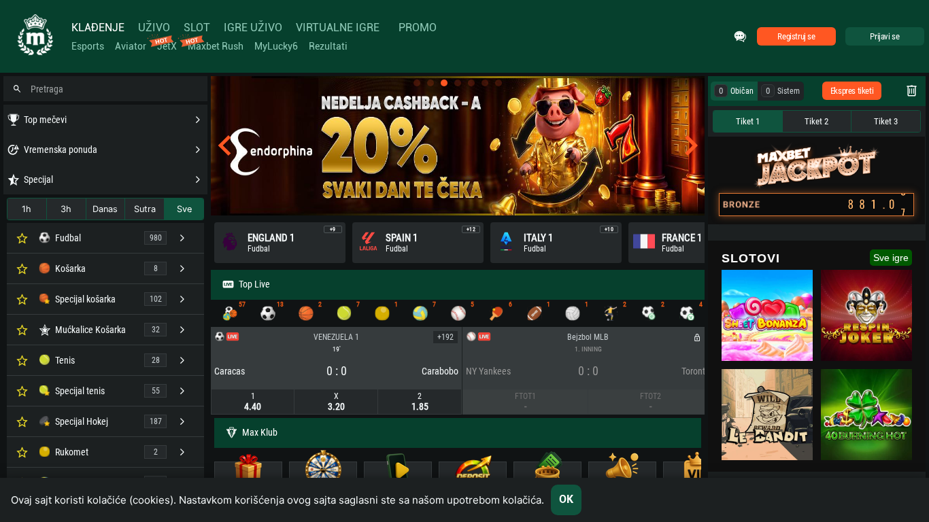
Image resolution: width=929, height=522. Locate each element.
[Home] (34, 36)
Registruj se (796, 36)
